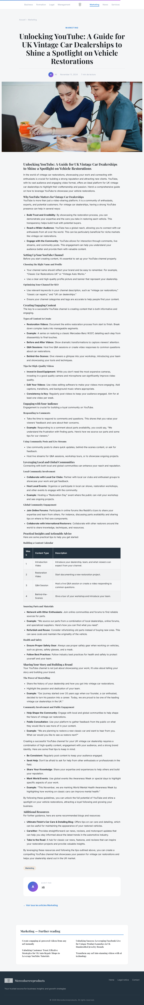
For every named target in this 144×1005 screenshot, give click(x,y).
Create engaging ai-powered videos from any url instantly (44, 942)
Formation (41, 4)
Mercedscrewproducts (30, 981)
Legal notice (123, 980)
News (105, 4)
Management (64, 4)
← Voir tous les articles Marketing (40, 905)
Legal (51, 4)
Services (116, 4)
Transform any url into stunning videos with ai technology (99, 954)
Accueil (22, 20)
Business (28, 4)
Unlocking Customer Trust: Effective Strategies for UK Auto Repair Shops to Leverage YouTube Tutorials (41, 953)
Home (111, 980)
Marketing (94, 4)
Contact (136, 980)
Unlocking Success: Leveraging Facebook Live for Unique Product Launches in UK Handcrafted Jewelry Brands (98, 943)
